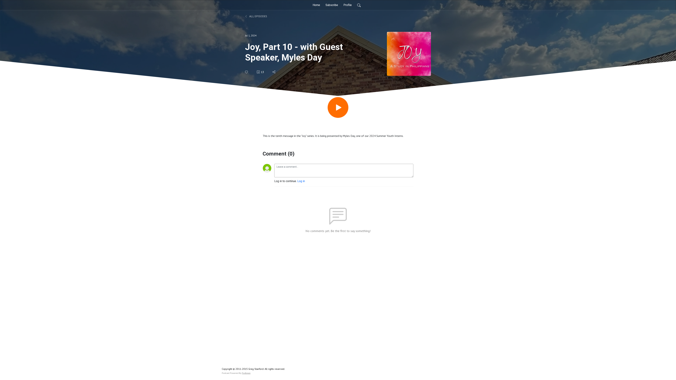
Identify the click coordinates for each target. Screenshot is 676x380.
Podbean (246, 373)
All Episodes (258, 16)
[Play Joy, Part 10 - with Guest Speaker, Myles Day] (338, 107)
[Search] (359, 5)
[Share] (274, 72)
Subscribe (332, 5)
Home (316, 5)
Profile (347, 5)
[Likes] (247, 72)
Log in (301, 181)
